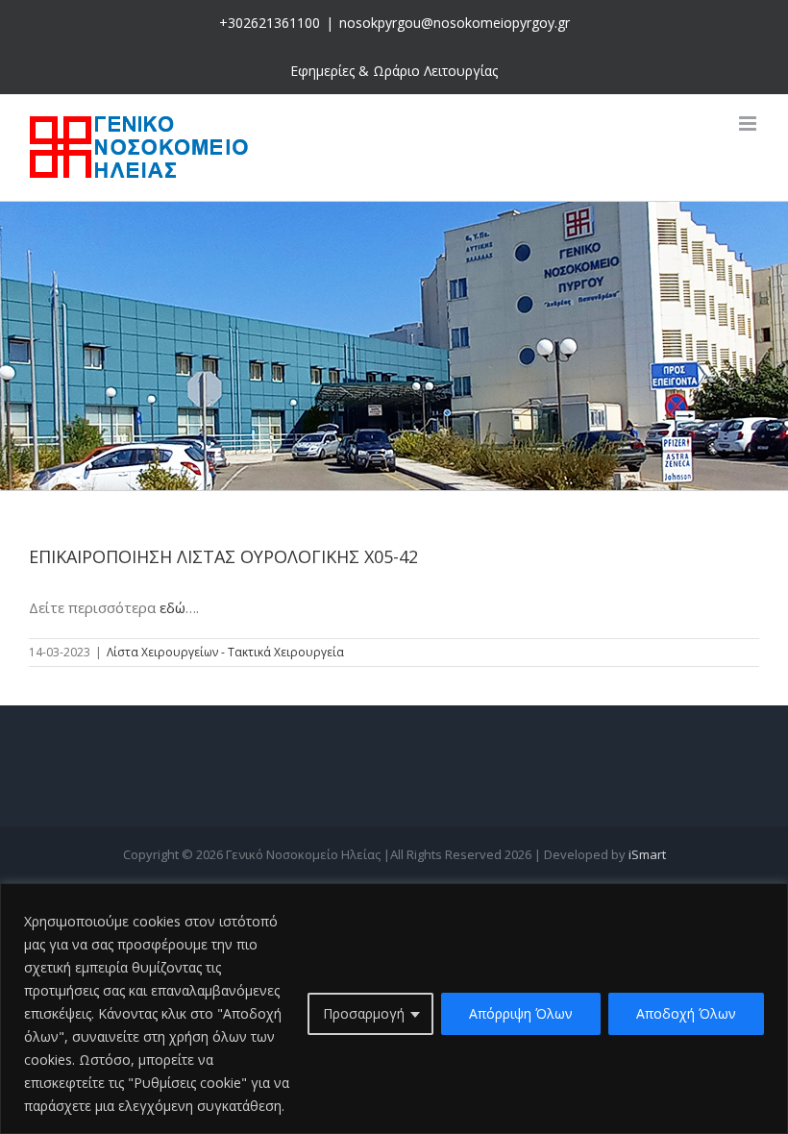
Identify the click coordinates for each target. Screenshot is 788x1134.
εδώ (172, 607)
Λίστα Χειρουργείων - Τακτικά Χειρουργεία (225, 652)
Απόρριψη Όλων (521, 1013)
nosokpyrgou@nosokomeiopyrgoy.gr (454, 22)
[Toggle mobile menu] (749, 123)
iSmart (647, 854)
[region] (394, 1008)
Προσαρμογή (364, 1013)
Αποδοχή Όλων (686, 1013)
